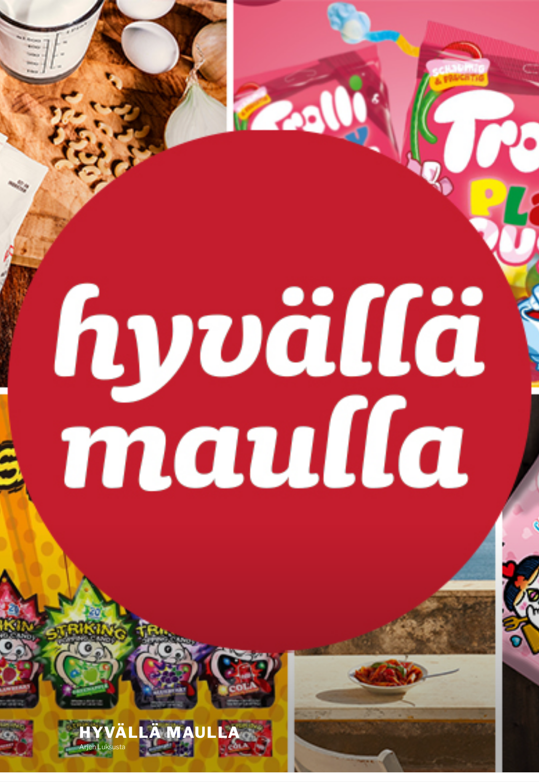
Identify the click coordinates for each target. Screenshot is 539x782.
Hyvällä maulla (160, 732)
